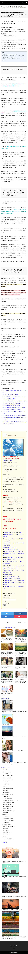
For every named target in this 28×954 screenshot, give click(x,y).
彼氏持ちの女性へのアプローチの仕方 (17, 12)
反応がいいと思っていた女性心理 (10, 54)
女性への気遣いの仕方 (7, 773)
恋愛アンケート (5, 836)
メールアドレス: (7, 597)
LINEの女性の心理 (6, 796)
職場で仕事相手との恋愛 (8, 818)
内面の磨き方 (5, 828)
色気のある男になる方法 (7, 832)
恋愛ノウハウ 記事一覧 (6, 771)
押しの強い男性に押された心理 (8, 810)
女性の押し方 (5, 790)
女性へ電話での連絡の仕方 (8, 788)
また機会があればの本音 (7, 798)
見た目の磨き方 (6, 830)
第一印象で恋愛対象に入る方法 (8, 775)
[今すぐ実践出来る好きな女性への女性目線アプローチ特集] (20, 622)
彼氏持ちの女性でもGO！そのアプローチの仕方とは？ (14, 415)
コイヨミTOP (4, 769)
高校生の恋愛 (6, 822)
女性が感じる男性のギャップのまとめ (9, 724)
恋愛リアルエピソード (6, 814)
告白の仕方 (5, 786)
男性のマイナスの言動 (7, 808)
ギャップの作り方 (6, 834)
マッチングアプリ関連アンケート (9, 838)
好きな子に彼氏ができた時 (6, 12)
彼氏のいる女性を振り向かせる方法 (10, 394)
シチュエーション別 (6, 816)
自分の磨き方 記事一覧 (6, 824)
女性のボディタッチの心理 (8, 806)
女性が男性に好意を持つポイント (9, 804)
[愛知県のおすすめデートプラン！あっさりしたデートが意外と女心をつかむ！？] (7, 622)
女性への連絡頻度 (6, 792)
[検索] (23, 3)
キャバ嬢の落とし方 (6, 784)
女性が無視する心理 (6, 812)
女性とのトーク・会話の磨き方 (8, 826)
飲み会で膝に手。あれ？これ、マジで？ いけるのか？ (12, 750)
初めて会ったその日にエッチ (9, 820)
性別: (5, 601)
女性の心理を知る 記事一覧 (7, 794)
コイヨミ (14, 946)
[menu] (26, 3)
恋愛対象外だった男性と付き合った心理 (10, 800)
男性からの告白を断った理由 (8, 802)
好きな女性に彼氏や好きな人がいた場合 (11, 405)
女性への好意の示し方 (7, 777)
